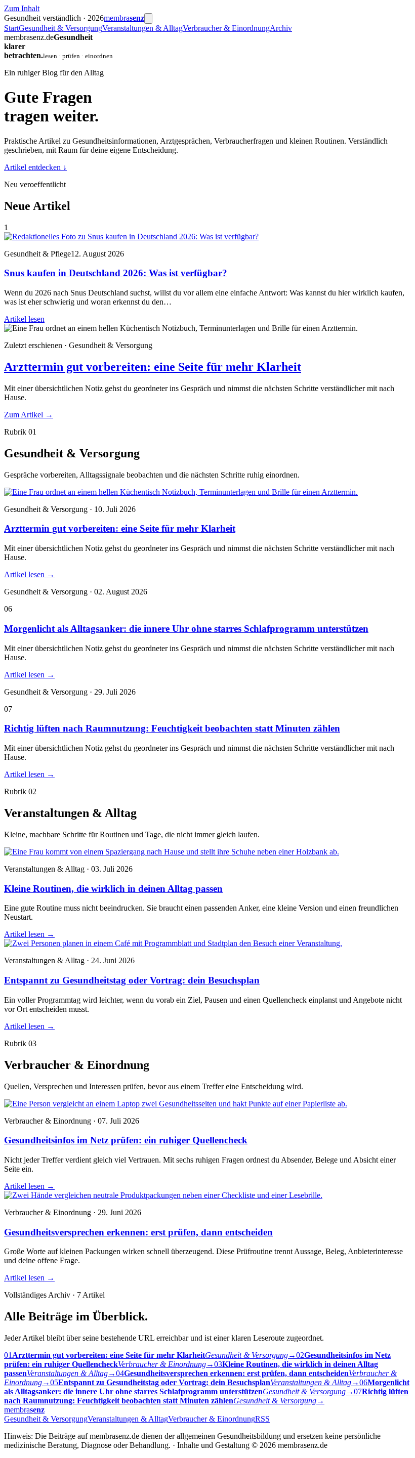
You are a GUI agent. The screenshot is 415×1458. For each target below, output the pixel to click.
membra (124, 18)
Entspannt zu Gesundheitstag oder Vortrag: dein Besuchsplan (132, 980)
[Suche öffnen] (148, 18)
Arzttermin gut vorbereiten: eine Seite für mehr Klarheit (152, 366)
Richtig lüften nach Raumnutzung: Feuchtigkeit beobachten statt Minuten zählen (172, 728)
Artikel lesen (24, 319)
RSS (262, 1418)
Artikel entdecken (35, 167)
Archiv (281, 28)
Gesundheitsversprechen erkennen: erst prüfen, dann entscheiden (138, 1232)
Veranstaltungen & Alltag (142, 28)
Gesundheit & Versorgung (60, 28)
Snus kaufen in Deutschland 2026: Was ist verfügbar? (115, 273)
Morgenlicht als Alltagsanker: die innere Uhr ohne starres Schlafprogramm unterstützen (186, 628)
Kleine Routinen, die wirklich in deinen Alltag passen (113, 888)
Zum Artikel (28, 414)
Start (11, 28)
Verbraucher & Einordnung (226, 28)
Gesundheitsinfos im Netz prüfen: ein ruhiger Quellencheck (125, 1140)
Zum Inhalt (21, 8)
